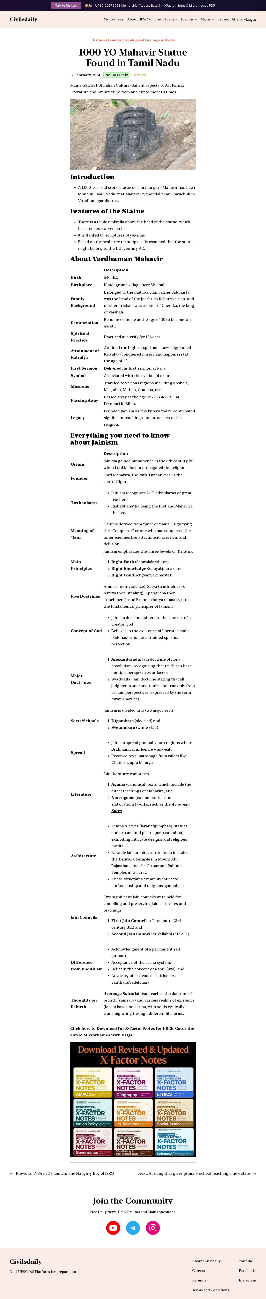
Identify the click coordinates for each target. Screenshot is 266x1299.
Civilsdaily (23, 19)
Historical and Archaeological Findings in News (132, 40)
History (139, 75)
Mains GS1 (79, 85)
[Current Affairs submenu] (245, 19)
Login (251, 19)
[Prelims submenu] (196, 19)
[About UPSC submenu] (150, 19)
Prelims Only (116, 75)
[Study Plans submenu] (176, 19)
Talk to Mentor (66, 5)
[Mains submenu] (213, 19)
